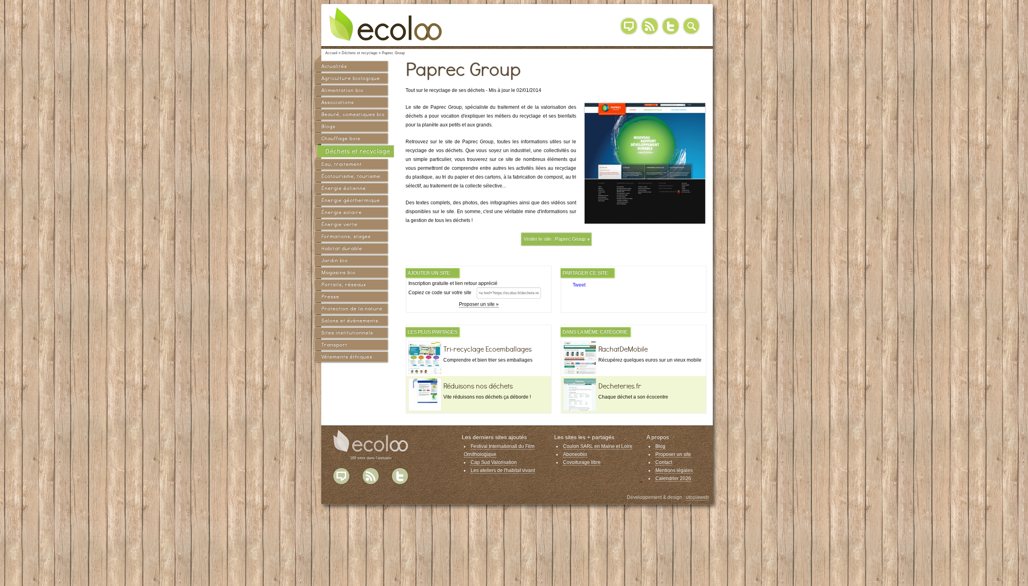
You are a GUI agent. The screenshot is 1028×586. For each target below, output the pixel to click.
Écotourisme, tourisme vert (350, 177)
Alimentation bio (342, 90)
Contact (663, 462)
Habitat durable (341, 248)
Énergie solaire (341, 212)
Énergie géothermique (350, 200)
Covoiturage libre (582, 462)
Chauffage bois (340, 138)
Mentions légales (674, 470)
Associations (337, 102)
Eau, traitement (341, 164)
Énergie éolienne (343, 188)
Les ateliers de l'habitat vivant (503, 470)
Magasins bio (338, 272)
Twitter (670, 26)
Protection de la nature (351, 308)
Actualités (334, 66)
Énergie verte (339, 224)
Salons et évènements (349, 320)
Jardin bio (334, 260)
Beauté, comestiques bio (353, 114)
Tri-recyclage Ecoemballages (487, 349)
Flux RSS (371, 476)
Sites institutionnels (347, 333)
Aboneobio (575, 454)
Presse (330, 296)
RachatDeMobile (623, 349)
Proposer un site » (479, 304)
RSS (649, 26)
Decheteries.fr (619, 386)
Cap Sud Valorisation (494, 462)
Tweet (579, 285)
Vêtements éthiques (346, 357)
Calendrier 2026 (673, 478)
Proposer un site (673, 454)
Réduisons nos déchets (478, 386)
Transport (334, 345)
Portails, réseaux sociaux (343, 285)
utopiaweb (697, 497)
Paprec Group (570, 239)
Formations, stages (346, 236)
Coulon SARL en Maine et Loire (597, 446)
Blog (628, 26)
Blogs (328, 126)
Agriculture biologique (350, 78)
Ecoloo (391, 24)
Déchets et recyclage (357, 151)
